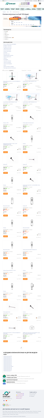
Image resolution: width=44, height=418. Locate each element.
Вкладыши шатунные (7, 47)
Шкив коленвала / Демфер (9, 66)
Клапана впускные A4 (8, 360)
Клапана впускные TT (7, 370)
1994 (21, 22)
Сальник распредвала (8, 63)
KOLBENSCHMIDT (8, 37)
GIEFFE (6, 36)
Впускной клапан (6, 205)
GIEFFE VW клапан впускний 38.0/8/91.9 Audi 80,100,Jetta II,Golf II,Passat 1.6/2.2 (31, 333)
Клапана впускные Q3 (8, 367)
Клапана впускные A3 (8, 359)
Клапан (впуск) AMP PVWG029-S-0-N (29, 102)
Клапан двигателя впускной (28, 122)
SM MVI (6, 39)
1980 (12, 24)
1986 (26, 24)
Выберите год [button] (13, 18)
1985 (24, 24)
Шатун (5, 65)
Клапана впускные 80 (8, 356)
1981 (14, 24)
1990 (12, 22)
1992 (17, 22)
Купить (5, 89)
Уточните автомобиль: (6, 19)
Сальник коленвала (7, 62)
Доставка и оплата (28, 0)
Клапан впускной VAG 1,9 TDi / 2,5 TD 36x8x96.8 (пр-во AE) (10, 144)
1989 (33, 24)
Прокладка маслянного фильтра (10, 67)
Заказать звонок (19, 396)
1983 (19, 24)
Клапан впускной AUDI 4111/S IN (9, 270)
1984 (21, 24)
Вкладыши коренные (7, 45)
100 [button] (25, 18)
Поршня (5, 58)
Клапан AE (5, 164)
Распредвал (6, 59)
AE (5, 31)
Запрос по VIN (18, 398)
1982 (17, 24)
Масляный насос (7, 53)
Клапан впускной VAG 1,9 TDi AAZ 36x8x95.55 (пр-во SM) (11, 333)
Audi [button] (20, 18)
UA (4, 0)
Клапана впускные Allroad (8, 366)
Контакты (35, 0)
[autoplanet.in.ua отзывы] (7, 405)
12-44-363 (24, 2)
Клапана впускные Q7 (8, 369)
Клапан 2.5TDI (5, 122)
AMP (6, 33)
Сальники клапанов (7, 60)
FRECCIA (7, 34)
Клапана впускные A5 (8, 361)
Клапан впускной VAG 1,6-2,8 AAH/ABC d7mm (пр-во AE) (31, 185)
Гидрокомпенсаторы (7, 48)
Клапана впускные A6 (8, 362)
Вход (40, 0)
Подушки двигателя (7, 56)
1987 (28, 24)
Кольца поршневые (7, 51)
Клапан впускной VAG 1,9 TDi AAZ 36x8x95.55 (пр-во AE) (11, 81)
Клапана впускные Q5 (8, 368)
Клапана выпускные (7, 49)
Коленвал (5, 52)
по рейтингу (11, 70)
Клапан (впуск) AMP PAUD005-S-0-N (29, 81)
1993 (19, 22)
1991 (14, 22)
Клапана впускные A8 (8, 365)
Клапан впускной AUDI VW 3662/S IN (30, 249)
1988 (31, 24)
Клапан (24, 143)
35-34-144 (24, 4)
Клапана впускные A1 (8, 357)
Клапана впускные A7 (8, 364)
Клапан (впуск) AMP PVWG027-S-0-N (10, 102)
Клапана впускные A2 (8, 358)
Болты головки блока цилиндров (10, 44)
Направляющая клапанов (8, 55)
